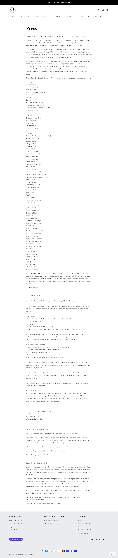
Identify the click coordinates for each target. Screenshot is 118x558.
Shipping (80, 527)
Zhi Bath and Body (18, 554)
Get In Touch (47, 523)
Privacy (80, 520)
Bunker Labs (45, 273)
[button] (13, 17)
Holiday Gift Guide (47, 43)
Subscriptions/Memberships (87, 530)
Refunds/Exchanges (84, 523)
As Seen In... (47, 527)
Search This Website (15, 520)
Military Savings (14, 530)
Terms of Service (83, 533)
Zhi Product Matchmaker (51, 520)
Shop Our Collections (16, 523)
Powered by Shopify (28, 554)
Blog (10, 527)
